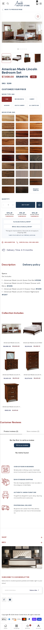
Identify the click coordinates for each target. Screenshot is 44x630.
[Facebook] (4, 599)
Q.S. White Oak (34, 105)
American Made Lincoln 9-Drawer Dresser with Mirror (11, 375)
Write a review (22, 445)
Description (8, 264)
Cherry (31, 99)
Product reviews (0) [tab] (11, 431)
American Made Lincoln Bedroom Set (11, 343)
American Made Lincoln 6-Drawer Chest (33, 375)
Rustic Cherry (20, 105)
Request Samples (36, 189)
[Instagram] (10, 599)
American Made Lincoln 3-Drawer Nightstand (11, 407)
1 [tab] (18, 49)
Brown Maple (19, 99)
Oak (7, 99)
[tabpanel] (22, 32)
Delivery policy (31, 264)
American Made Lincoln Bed (32, 343)
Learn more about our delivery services (22, 235)
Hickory (7, 105)
